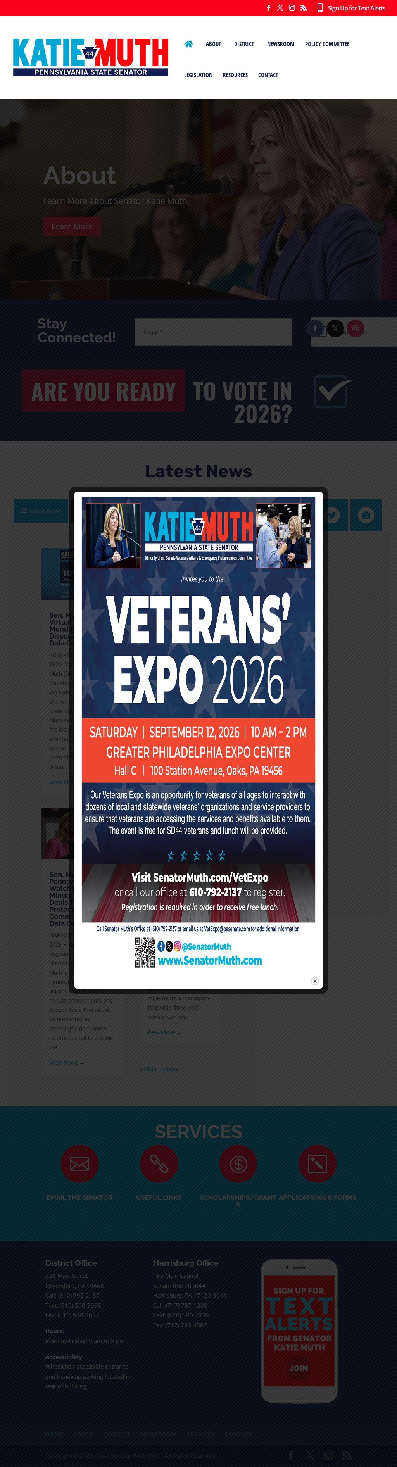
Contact (268, 75)
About (213, 44)
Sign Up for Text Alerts (353, 8)
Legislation (198, 75)
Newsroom (281, 44)
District (244, 44)
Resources (235, 75)
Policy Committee (327, 44)
